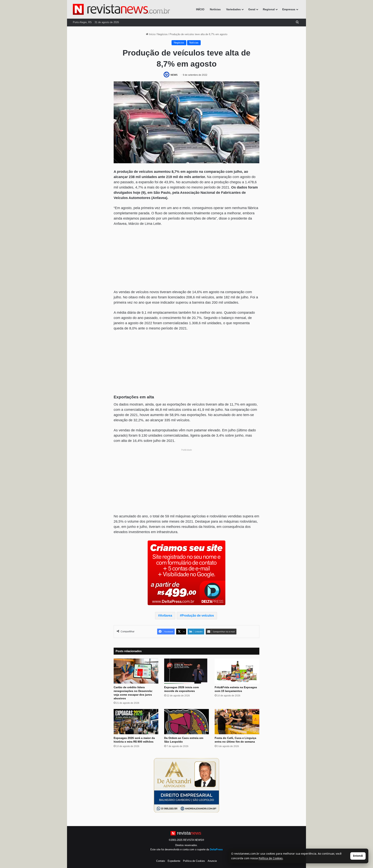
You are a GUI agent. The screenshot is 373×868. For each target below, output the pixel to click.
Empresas (288, 9)
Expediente (174, 860)
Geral (251, 9)
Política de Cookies (194, 860)
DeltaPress (216, 849)
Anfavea (166, 615)
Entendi (358, 856)
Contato (160, 860)
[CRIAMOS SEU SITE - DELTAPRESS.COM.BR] (186, 572)
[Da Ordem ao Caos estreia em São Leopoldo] (186, 721)
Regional (269, 9)
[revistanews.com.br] (121, 9)
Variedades (233, 9)
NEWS (174, 75)
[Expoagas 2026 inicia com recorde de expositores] (186, 671)
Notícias (215, 9)
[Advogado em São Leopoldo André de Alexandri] (186, 785)
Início (151, 34)
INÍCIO (200, 9)
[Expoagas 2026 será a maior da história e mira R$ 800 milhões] (136, 721)
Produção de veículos (198, 615)
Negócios (162, 34)
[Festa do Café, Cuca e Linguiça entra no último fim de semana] (237, 721)
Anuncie (212, 860)
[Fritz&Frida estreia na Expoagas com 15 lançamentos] (237, 671)
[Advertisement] (186, 258)
